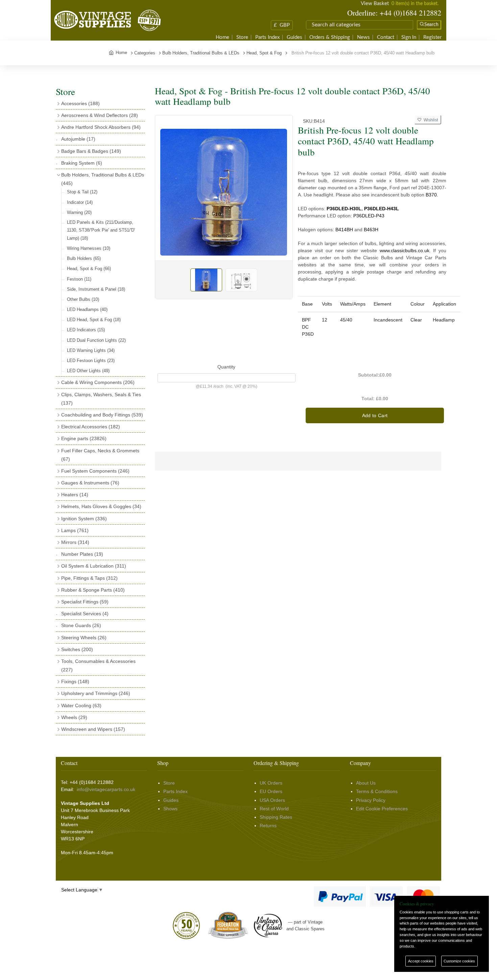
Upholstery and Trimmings (95, 693)
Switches (77, 649)
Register (432, 37)
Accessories (80, 103)
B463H (371, 229)
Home (222, 37)
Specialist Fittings (85, 601)
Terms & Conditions (377, 791)
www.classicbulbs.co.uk (404, 250)
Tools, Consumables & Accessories (98, 665)
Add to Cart (375, 415)
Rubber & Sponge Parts (93, 590)
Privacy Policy (370, 800)
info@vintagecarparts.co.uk (106, 789)
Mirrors (75, 542)
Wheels (74, 717)
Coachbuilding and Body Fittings (102, 414)
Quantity (226, 366)
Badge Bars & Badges (91, 151)
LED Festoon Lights (91, 360)
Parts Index (267, 37)
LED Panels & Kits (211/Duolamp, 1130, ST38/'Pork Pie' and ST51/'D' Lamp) (101, 230)
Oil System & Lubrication (93, 566)
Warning (79, 212)
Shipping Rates (276, 817)
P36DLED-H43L (381, 208)
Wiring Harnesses (88, 248)
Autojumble (78, 139)
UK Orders (271, 783)
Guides (294, 37)
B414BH (344, 229)
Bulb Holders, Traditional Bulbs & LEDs (102, 179)
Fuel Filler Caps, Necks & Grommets (100, 455)
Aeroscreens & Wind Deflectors (99, 115)
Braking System (81, 163)
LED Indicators (86, 329)
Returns (268, 825)
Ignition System (84, 518)
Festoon (79, 279)
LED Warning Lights (91, 350)
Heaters (74, 494)
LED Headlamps (87, 309)
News (363, 37)
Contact (385, 37)
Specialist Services (85, 613)
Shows (170, 808)
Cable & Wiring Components (98, 382)
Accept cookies (420, 961)
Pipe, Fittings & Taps (89, 578)
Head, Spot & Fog (89, 268)
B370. (432, 194)
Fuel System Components (95, 471)
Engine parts (83, 438)
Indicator (80, 202)
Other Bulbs (83, 299)
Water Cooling (81, 705)
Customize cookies (459, 961)
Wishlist (430, 120)
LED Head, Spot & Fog (94, 319)
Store (242, 37)
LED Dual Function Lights (96, 340)
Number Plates (82, 554)
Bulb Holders (84, 258)
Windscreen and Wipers (93, 729)
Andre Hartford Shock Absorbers (101, 127)
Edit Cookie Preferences (382, 808)
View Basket (375, 3)
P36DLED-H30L (344, 208)
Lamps (75, 530)
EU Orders (271, 791)
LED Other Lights (88, 370)
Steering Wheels (83, 637)
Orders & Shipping (329, 37)
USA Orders (272, 800)
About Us (366, 783)
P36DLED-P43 (368, 215)
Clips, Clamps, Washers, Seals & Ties (101, 399)
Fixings (75, 681)
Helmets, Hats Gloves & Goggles (101, 506)
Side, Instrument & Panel (96, 289)
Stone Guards (81, 625)
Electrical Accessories (90, 426)
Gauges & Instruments (90, 482)
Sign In (408, 37)
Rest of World (274, 808)
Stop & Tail (82, 191)
